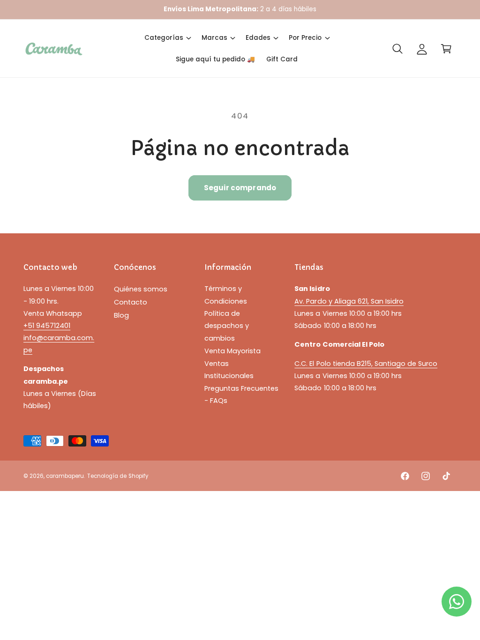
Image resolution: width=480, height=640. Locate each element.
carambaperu (65, 476)
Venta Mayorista (232, 351)
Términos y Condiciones (225, 294)
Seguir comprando (240, 188)
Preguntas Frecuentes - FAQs (241, 394)
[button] (167, 38)
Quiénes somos (140, 289)
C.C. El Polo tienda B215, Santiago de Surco (365, 363)
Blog (121, 315)
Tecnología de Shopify (117, 476)
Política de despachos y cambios (226, 325)
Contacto (130, 302)
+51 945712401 (46, 325)
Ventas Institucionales (229, 369)
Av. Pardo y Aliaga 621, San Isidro (349, 301)
